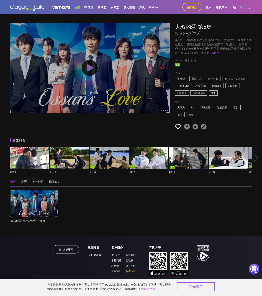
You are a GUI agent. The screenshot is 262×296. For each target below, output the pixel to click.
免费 (77, 7)
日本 (179, 114)
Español (181, 92)
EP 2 (53, 171)
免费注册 (191, 7)
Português (199, 92)
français (216, 85)
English (181, 78)
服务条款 (131, 255)
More (215, 53)
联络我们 (116, 265)
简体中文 (213, 78)
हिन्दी (213, 92)
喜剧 (235, 107)
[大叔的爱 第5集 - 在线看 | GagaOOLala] (27, 7)
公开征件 (131, 265)
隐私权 (129, 260)
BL (192, 107)
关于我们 (116, 255)
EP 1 (13, 171)
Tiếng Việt (183, 85)
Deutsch (232, 85)
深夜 (142, 7)
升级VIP (115, 271)
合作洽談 (131, 271)
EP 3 (93, 171)
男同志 (102, 7)
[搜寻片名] (248, 7)
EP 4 (132, 171)
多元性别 (129, 7)
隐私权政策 (148, 289)
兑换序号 (221, 7)
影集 (191, 114)
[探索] (241, 7)
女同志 (115, 7)
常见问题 (116, 260)
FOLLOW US (95, 255)
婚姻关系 (222, 107)
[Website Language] (234, 7)
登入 (208, 7)
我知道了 (196, 287)
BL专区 (89, 7)
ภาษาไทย (200, 85)
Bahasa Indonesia (235, 78)
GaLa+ (153, 7)
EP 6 (212, 171)
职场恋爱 (205, 107)
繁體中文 (197, 78)
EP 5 (172, 172)
